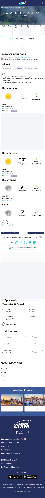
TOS (14, 484)
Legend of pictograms (10, 453)
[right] (43, 30)
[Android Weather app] (30, 477)
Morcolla (22, 7)
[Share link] (16, 242)
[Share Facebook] (21, 242)
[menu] (3, 3)
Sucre (17, 7)
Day (11, 38)
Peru (7, 7)
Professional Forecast (10, 467)
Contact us (5, 450)
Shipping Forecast (9, 463)
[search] (41, 3)
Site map (20, 484)
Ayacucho (12, 7)
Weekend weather (35, 233)
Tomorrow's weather (10, 233)
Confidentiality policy (9, 487)
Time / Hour (20, 38)
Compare (31, 38)
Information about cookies (33, 484)
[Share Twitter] (25, 242)
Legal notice (7, 484)
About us (5, 446)
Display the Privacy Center (35, 487)
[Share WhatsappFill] (34, 242)
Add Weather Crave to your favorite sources (24, 247)
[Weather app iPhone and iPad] (15, 477)
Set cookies (21, 487)
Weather (3, 7)
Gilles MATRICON (24, 58)
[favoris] (37, 12)
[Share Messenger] (30, 242)
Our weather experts (10, 442)
